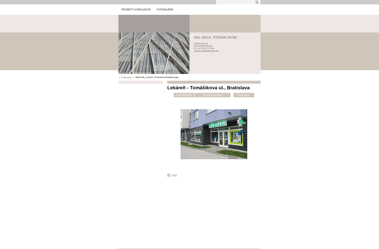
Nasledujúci (244, 95)
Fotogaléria (126, 77)
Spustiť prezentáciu (213, 95)
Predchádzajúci (184, 95)
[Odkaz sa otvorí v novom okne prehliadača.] (214, 158)
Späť (174, 175)
